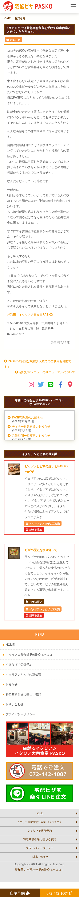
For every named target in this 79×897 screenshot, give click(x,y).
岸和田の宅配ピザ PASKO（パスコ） (39, 869)
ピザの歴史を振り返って (41, 550)
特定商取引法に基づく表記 (23, 694)
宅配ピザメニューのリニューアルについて (46, 372)
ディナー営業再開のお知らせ (31, 426)
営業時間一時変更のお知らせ (31, 435)
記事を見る (35, 529)
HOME (10, 644)
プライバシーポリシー (20, 714)
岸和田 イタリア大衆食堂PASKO (30, 314)
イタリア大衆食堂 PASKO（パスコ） (30, 654)
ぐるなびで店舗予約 (19, 664)
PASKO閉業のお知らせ (27, 417)
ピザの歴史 (35, 601)
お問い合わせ (14, 704)
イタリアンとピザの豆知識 (44, 523)
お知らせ (15, 40)
